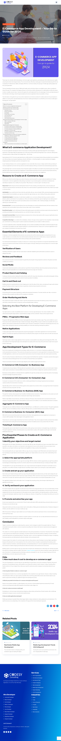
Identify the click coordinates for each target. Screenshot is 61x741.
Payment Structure (8, 116)
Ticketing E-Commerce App (9, 132)
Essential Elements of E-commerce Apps (11, 108)
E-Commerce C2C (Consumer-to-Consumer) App (13, 127)
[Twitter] (4, 732)
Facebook (51, 606)
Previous (6, 610)
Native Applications (8, 122)
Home (4, 37)
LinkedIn (57, 606)
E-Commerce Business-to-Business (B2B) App (13, 128)
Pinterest (54, 606)
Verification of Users (8, 110)
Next (55, 610)
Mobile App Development (8, 24)
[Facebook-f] (6, 732)
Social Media (7, 112)
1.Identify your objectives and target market (12, 135)
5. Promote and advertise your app (11, 140)
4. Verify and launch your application (11, 139)
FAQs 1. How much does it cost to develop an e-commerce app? (16, 143)
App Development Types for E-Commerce (11, 125)
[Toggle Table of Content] (25, 104)
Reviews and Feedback (9, 111)
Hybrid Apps (7, 123)
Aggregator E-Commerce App (10, 130)
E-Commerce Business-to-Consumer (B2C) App (13, 131)
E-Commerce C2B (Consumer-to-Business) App (13, 126)
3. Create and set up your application (11, 138)
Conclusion (5, 142)
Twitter (48, 606)
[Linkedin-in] (8, 732)
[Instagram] (10, 732)
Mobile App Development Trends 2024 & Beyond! (44, 646)
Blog (8, 37)
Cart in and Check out (8, 115)
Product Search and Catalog (10, 114)
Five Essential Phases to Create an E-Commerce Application (14, 134)
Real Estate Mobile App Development (12, 646)
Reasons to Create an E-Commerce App (10, 107)
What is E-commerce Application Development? (12, 106)
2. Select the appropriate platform (11, 137)
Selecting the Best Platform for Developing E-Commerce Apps (15, 119)
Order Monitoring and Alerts (9, 118)
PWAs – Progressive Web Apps (10, 120)
